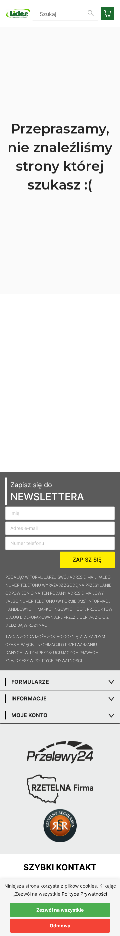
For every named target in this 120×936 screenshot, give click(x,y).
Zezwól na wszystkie (60, 910)
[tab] (60, 682)
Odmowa (60, 925)
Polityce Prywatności (84, 894)
